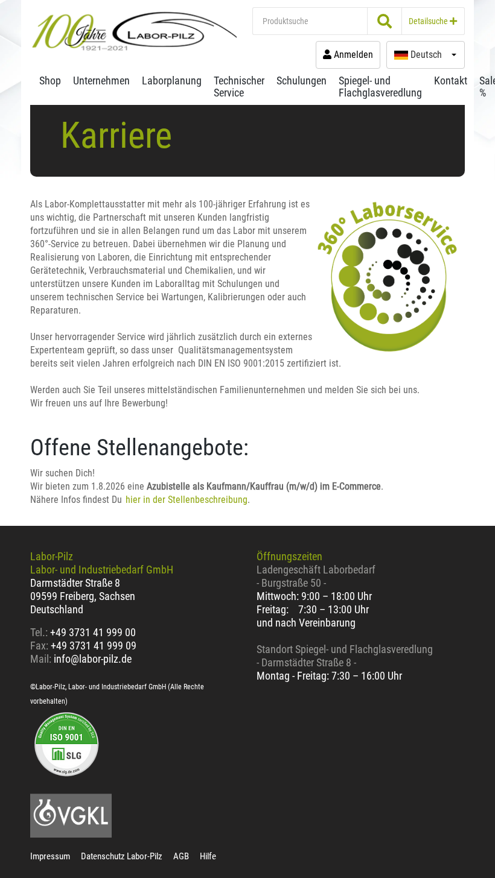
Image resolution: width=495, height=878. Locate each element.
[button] (425, 55)
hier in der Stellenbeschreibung (187, 499)
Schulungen (301, 80)
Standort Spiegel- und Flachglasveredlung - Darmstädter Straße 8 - (345, 656)
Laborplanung (172, 80)
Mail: (40, 658)
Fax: (39, 645)
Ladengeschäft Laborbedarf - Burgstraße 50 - (316, 576)
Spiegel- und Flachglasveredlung (380, 86)
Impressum (50, 856)
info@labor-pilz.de (93, 658)
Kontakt (450, 80)
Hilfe (208, 856)
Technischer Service (239, 86)
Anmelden (352, 54)
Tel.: (40, 632)
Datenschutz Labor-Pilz (121, 856)
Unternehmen (101, 80)
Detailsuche (429, 21)
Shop (50, 80)
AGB (181, 856)
